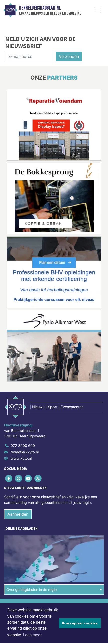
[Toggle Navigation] (97, 10)
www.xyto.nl (21, 458)
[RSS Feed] (38, 478)
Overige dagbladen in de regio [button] (31, 589)
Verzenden (69, 56)
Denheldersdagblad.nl (40, 7)
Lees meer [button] (32, 635)
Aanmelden (17, 514)
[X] (19, 478)
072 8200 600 (23, 445)
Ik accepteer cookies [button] (79, 623)
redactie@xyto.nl (25, 452)
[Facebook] (9, 478)
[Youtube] (28, 478)
